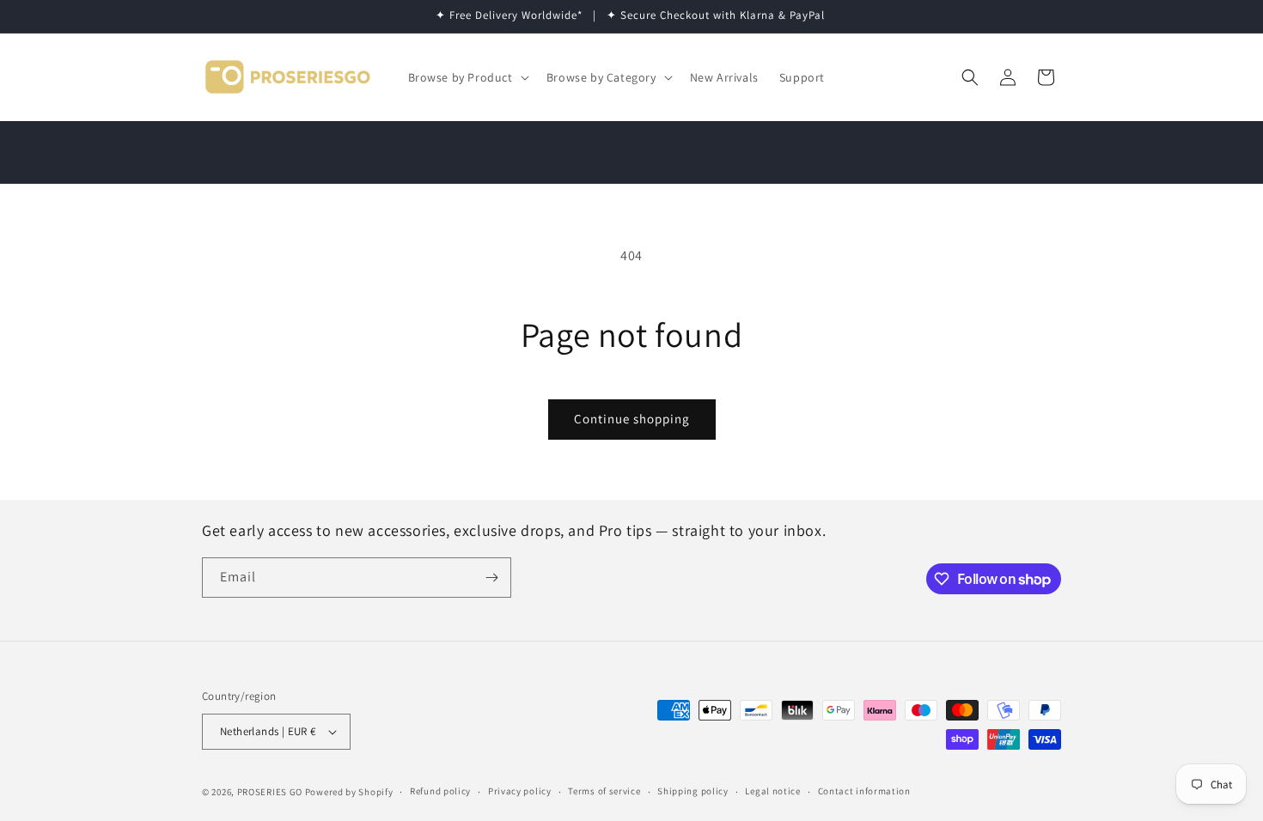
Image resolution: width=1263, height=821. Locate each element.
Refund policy (440, 791)
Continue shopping (632, 418)
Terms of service (604, 791)
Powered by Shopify (349, 792)
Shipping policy (693, 791)
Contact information (864, 791)
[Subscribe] (491, 577)
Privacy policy (520, 791)
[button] (467, 77)
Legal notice (772, 791)
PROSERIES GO (269, 792)
